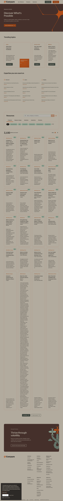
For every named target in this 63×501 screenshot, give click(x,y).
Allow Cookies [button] (5, 495)
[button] (6, 498)
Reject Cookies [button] (11, 495)
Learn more (5, 492)
